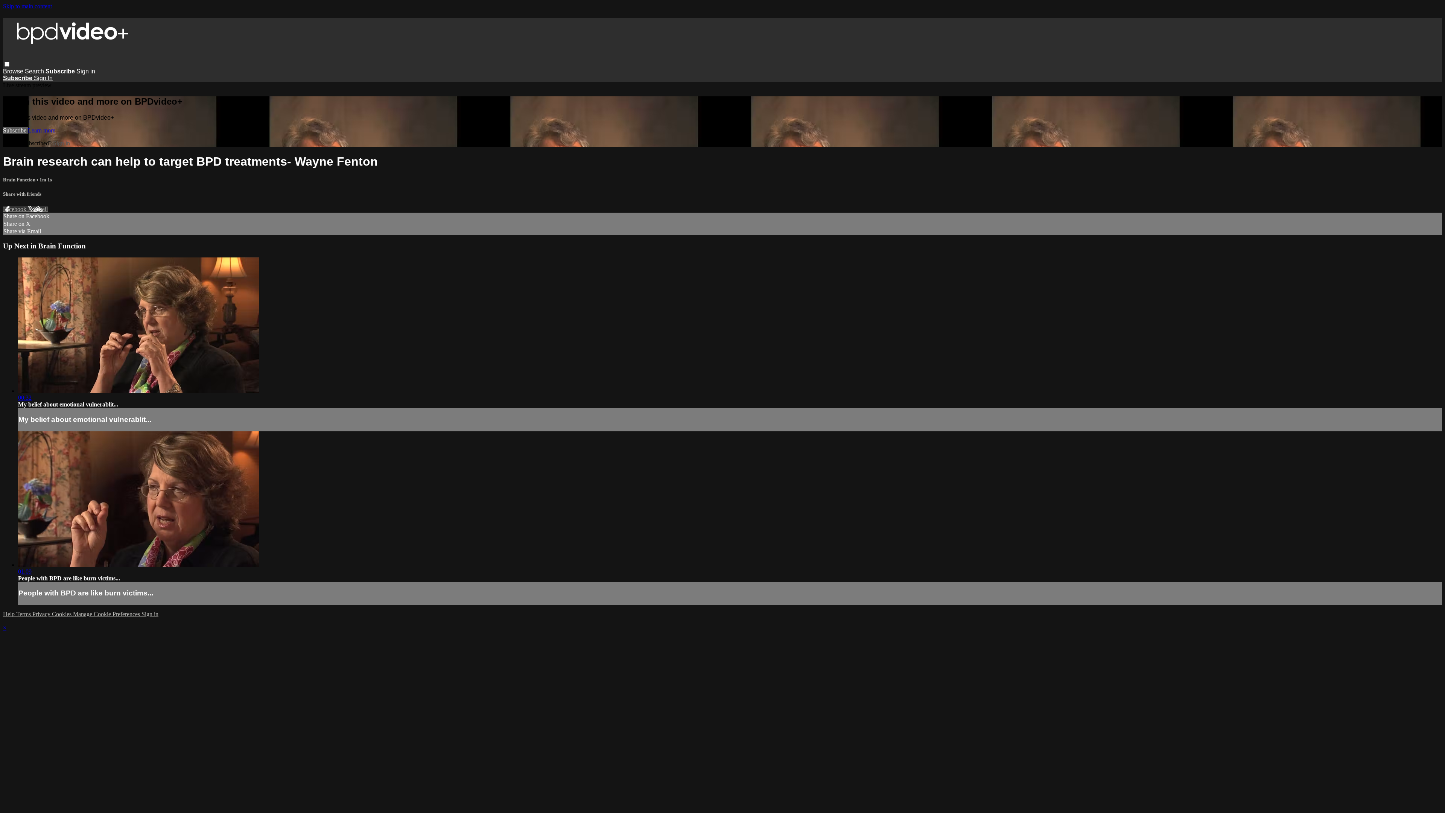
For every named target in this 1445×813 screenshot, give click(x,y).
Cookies (62, 614)
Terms (24, 614)
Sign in (85, 71)
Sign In (43, 78)
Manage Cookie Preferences (107, 614)
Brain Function (20, 180)
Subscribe (15, 130)
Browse (14, 71)
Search (35, 71)
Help (9, 614)
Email (41, 209)
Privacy (42, 614)
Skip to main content (27, 6)
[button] (7, 64)
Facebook (15, 209)
